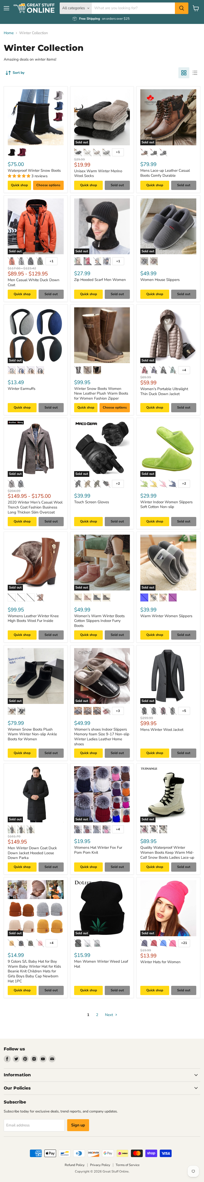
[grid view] (183, 72)
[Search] (181, 8)
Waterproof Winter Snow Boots (34, 170)
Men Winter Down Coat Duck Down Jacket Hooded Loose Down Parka (32, 852)
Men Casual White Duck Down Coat (33, 282)
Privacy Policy (100, 1165)
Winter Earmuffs (21, 388)
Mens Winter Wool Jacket (161, 729)
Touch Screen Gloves (91, 502)
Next (109, 1014)
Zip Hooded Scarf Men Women (100, 279)
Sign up (78, 1125)
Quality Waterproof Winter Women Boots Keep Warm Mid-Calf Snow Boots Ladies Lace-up (167, 852)
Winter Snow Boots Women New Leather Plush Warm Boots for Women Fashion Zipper (101, 393)
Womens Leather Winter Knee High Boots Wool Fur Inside (33, 618)
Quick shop (19, 185)
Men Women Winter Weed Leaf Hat (101, 964)
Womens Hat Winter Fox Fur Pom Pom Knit (98, 850)
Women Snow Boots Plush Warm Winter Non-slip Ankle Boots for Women (32, 734)
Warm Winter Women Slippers (166, 615)
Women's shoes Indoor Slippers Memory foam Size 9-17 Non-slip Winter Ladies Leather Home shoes (101, 737)
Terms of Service (128, 1165)
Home (9, 33)
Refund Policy (75, 1165)
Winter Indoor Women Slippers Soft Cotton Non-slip (166, 504)
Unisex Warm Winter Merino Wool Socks (98, 173)
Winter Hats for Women (160, 961)
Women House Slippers (160, 279)
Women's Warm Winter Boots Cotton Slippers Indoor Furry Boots (99, 620)
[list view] (194, 72)
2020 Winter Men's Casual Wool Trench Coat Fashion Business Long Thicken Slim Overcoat (35, 507)
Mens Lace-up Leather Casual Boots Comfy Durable (165, 173)
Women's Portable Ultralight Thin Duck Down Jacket (164, 391)
